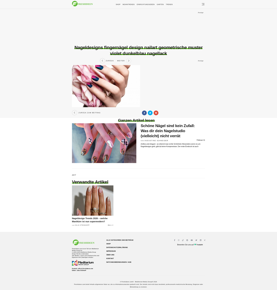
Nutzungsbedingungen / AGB (118, 262)
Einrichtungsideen (146, 4)
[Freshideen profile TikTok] (183, 240)
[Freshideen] (82, 5)
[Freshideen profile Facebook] (175, 240)
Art (74, 175)
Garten (160, 4)
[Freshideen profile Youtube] (192, 240)
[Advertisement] (138, 26)
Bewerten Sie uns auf (185, 245)
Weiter (121, 61)
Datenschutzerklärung (117, 247)
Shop (118, 4)
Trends (169, 4)
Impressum (111, 251)
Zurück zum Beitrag (89, 113)
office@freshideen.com (85, 268)
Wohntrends (129, 4)
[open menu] (203, 4)
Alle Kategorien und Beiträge (120, 240)
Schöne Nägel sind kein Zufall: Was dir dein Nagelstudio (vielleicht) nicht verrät (168, 130)
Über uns (110, 255)
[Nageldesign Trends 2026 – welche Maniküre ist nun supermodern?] (92, 200)
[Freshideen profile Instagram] (179, 240)
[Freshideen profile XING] (205, 240)
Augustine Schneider (156, 140)
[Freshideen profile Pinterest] (187, 240)
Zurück (109, 61)
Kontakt (110, 258)
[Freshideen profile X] (196, 240)
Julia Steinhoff (82, 225)
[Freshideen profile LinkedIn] (201, 240)
